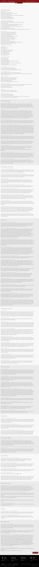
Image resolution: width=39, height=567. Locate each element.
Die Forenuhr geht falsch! (4, 23)
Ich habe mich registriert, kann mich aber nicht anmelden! (9, 13)
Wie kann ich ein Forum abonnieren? (6, 86)
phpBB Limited (17, 192)
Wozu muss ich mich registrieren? (5, 10)
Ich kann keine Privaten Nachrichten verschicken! (8, 67)
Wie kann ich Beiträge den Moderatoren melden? (8, 41)
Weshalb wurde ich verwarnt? (5, 40)
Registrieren (32, 1)
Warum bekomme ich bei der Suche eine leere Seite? (8, 79)
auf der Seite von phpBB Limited (21, 526)
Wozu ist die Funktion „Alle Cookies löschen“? (7, 18)
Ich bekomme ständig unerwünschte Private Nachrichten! (9, 68)
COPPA (16, 126)
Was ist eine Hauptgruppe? (5, 63)
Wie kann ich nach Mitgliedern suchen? (6, 80)
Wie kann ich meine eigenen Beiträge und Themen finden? (9, 81)
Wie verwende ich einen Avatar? (5, 27)
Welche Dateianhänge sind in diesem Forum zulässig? (8, 90)
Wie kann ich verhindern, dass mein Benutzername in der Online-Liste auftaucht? (12, 22)
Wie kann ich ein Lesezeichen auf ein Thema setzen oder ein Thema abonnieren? (12, 85)
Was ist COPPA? (3, 11)
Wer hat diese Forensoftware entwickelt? (7, 94)
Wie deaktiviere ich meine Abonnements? (7, 87)
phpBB (5, 565)
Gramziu (37, 565)
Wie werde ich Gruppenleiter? (5, 61)
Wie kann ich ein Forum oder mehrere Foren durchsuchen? (9, 77)
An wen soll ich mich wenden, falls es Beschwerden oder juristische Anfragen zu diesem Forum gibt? (15, 96)
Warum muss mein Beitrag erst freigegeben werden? (8, 43)
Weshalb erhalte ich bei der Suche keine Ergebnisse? (8, 78)
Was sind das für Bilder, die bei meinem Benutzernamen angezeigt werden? (12, 26)
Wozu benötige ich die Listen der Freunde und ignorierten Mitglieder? (11, 72)
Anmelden (27, 1)
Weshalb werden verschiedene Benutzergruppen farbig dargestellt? (11, 62)
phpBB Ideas (9, 531)
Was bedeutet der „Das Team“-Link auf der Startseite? (8, 64)
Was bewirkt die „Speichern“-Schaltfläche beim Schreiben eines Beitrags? (11, 42)
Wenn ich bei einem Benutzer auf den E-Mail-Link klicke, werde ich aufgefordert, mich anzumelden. (15, 29)
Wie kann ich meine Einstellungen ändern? (7, 21)
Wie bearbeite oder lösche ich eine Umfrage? (7, 37)
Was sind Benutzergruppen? (5, 59)
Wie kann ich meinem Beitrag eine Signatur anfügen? (8, 34)
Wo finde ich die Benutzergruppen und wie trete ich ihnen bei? (10, 60)
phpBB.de (23, 192)
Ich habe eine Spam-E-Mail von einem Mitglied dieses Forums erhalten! (11, 69)
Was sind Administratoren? (5, 57)
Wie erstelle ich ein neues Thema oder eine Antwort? (8, 32)
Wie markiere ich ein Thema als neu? (6, 44)
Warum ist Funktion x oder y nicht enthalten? (7, 95)
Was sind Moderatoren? (4, 58)
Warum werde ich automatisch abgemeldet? (7, 17)
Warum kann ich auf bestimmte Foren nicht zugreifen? (8, 38)
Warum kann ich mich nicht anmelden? (6, 14)
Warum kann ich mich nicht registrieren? (6, 12)
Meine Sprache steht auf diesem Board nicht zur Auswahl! (9, 25)
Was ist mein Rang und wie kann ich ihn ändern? (8, 28)
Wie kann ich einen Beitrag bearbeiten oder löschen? (8, 33)
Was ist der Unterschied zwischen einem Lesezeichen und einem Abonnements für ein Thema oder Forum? (16, 84)
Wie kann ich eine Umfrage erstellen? (6, 35)
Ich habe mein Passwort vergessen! (6, 16)
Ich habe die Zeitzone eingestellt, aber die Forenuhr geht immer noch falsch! (12, 24)
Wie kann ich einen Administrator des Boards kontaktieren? (9, 97)
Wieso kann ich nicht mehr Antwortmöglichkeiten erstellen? (9, 36)
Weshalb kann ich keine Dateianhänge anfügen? (8, 39)
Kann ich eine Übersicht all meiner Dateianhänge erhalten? (9, 91)
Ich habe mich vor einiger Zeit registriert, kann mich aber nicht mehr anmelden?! (12, 15)
